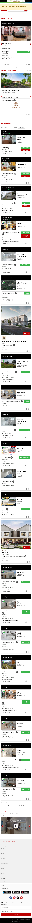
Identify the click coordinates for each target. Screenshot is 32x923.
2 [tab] (16, 67)
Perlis (2, 871)
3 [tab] (18, 67)
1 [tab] (15, 67)
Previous (1, 44)
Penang (2, 851)
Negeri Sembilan (4, 863)
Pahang (2, 866)
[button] (21, 127)
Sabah (2, 876)
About (2, 885)
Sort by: (15, 127)
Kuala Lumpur (4, 846)
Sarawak (3, 878)
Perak (2, 868)
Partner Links (4, 888)
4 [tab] (18, 119)
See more (29, 70)
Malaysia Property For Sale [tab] (9, 841)
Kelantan (3, 858)
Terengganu (3, 881)
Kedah (2, 856)
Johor (2, 853)
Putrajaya (3, 873)
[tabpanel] (16, 44)
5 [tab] (19, 119)
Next (30, 44)
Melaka (2, 861)
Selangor (3, 848)
